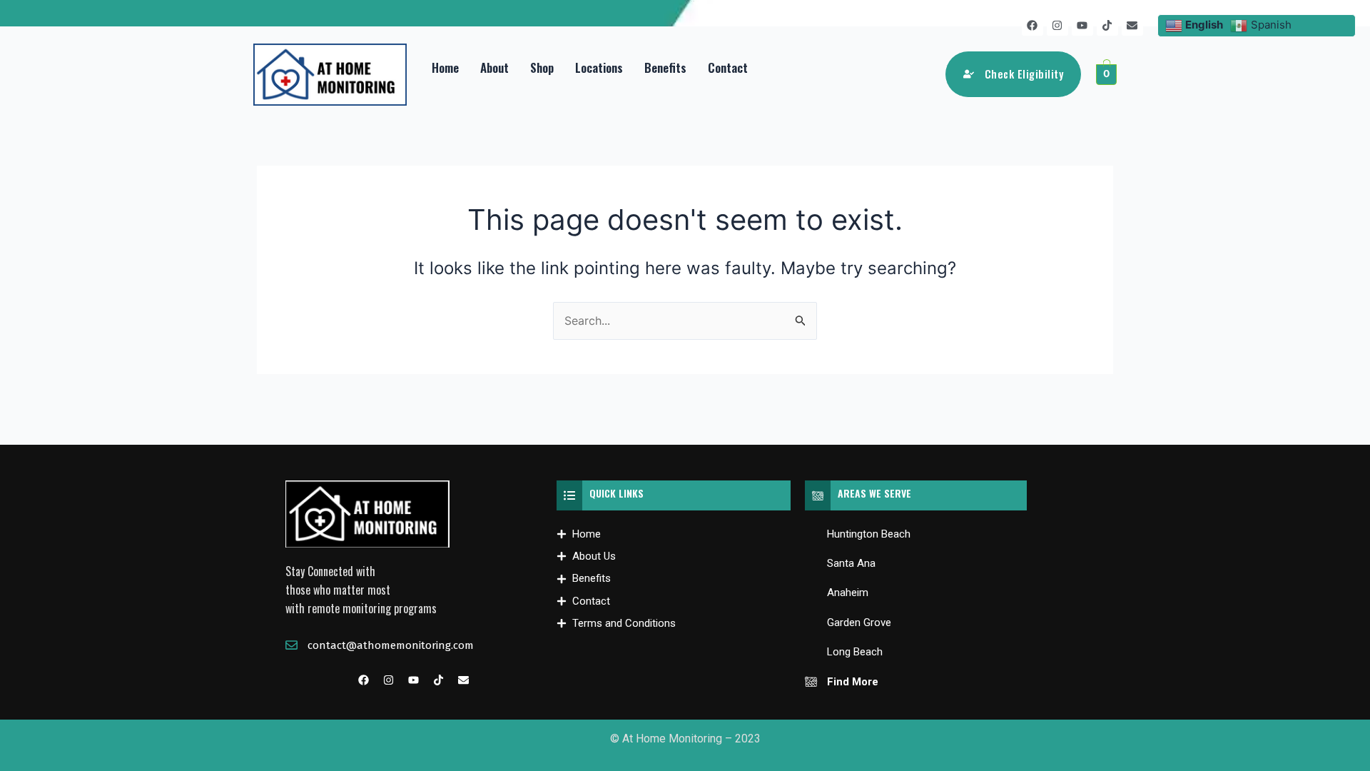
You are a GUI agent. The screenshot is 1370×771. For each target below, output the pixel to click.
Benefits (665, 67)
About (494, 67)
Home (445, 67)
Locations (599, 67)
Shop (542, 67)
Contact (728, 67)
